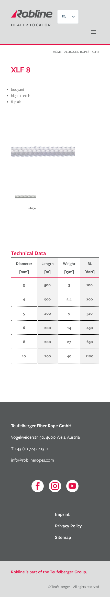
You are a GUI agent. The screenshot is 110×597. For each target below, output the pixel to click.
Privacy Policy (68, 526)
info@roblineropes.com (32, 460)
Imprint (62, 514)
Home (57, 51)
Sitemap (63, 537)
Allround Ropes (76, 51)
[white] (25, 202)
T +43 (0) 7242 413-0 (29, 448)
